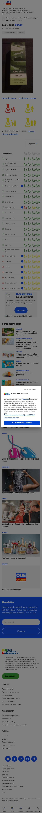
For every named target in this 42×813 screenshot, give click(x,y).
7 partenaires (25, 399)
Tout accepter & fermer (22, 423)
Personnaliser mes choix (11, 417)
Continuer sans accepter (30, 389)
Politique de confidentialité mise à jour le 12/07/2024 (19, 415)
